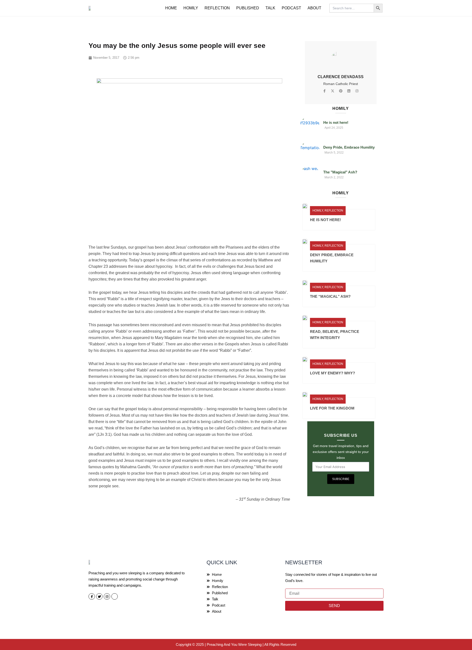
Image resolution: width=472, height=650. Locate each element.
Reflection (217, 8)
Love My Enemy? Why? (332, 373)
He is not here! (335, 122)
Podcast (291, 8)
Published (247, 8)
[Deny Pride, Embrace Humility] (310, 150)
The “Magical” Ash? (330, 296)
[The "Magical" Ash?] (310, 175)
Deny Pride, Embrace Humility (349, 147)
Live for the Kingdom (332, 408)
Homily (190, 8)
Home (171, 8)
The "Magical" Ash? (340, 172)
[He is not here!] (310, 125)
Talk (270, 8)
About (314, 8)
